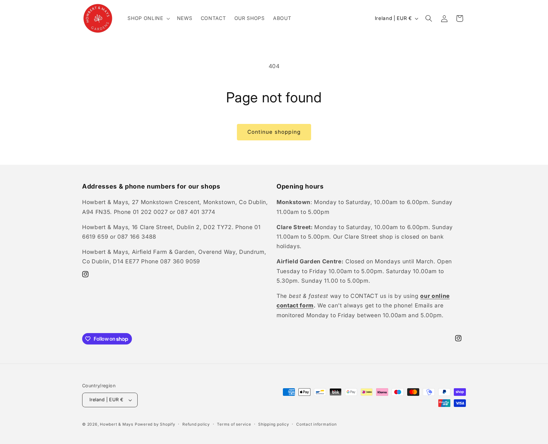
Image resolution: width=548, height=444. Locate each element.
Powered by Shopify (155, 424)
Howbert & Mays (116, 424)
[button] (148, 18)
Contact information (316, 424)
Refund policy (196, 424)
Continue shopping (274, 132)
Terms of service (234, 424)
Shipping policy (273, 424)
